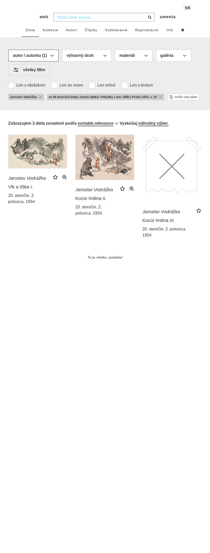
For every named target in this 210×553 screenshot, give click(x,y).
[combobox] (104, 17)
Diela (30, 30)
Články (91, 30)
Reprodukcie (147, 30)
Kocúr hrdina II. (91, 198)
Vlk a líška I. (20, 186)
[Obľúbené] (182, 30)
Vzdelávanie (116, 30)
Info (169, 30)
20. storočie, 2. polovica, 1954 (21, 198)
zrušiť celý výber (186, 97)
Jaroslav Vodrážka (27, 178)
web (44, 17)
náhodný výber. (153, 123)
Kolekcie (50, 30)
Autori (71, 30)
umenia (168, 17)
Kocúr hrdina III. (158, 220)
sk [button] (188, 8)
